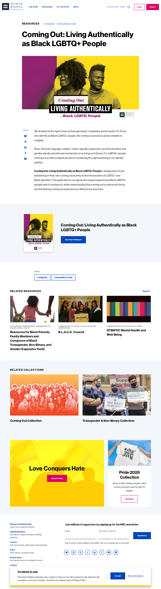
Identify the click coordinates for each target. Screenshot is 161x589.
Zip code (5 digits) (112, 531)
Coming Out (49, 24)
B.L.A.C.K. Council (71, 332)
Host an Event (16, 557)
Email (72, 531)
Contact (13, 565)
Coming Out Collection (26, 421)
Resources (30, 23)
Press (12, 550)
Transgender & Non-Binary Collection (108, 421)
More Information (135, 576)
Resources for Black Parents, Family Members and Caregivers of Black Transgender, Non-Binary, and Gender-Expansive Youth (30, 340)
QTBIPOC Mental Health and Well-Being (126, 332)
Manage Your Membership (20, 524)
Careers (13, 542)
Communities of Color (66, 24)
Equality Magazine (17, 532)
